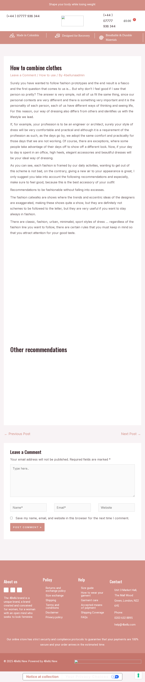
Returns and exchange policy (56, 589)
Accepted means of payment (91, 606)
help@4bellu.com (125, 624)
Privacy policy (54, 617)
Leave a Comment (23, 75)
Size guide (87, 588)
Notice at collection (42, 677)
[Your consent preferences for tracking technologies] (138, 675)
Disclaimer (52, 612)
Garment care (89, 600)
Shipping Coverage (92, 612)
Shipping (51, 600)
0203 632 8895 (123, 618)
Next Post (131, 434)
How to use (47, 75)
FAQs (84, 617)
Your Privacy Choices (87, 677)
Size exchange (55, 595)
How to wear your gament (92, 594)
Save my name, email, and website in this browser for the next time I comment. (72, 518)
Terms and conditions (52, 606)
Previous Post (17, 434)
